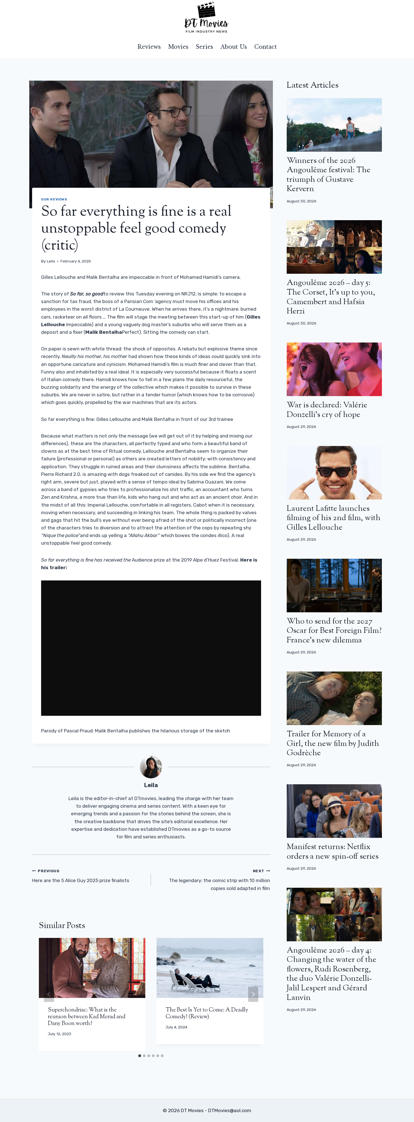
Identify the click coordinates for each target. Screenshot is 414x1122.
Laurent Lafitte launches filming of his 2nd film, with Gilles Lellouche (333, 518)
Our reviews (54, 199)
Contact (265, 46)
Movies (178, 46)
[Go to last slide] (49, 994)
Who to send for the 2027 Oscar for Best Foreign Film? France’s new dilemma (334, 631)
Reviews (149, 46)
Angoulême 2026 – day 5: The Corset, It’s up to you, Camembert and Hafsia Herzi (331, 297)
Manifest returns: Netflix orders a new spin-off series (333, 852)
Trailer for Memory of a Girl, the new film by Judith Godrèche (333, 744)
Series (204, 46)
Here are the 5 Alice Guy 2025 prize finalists (80, 876)
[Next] (253, 994)
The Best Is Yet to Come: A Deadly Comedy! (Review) (207, 1013)
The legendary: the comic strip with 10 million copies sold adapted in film (219, 880)
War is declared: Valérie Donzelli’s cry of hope (327, 410)
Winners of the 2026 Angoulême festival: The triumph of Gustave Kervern (328, 175)
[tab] (139, 1055)
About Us (234, 46)
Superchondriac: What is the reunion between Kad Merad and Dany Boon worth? (86, 1017)
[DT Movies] (207, 18)
